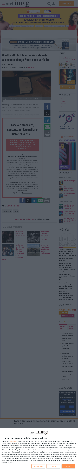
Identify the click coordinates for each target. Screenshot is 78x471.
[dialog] (39, 449)
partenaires (13, 441)
